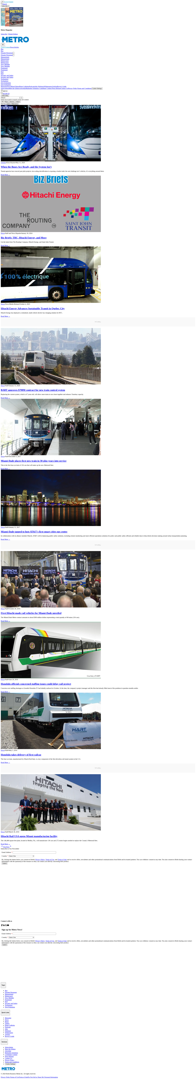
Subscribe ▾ (5, 6)
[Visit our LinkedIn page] (4, 926)
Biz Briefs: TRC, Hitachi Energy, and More (24, 237)
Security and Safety (7, 75)
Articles (19, 2)
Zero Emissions (6, 83)
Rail (2, 72)
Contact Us (64, 88)
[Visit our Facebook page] (2, 926)
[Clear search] (22, 98)
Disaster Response (7, 53)
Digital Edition (13, 34)
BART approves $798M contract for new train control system (33, 390)
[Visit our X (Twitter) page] (6, 926)
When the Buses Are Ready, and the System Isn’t (26, 167)
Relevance (15, 104)
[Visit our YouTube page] (8, 926)
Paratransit (4, 68)
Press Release (56, 88)
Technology (4, 79)
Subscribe (4, 34)
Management (5, 57)
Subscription (5, 88)
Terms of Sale (23, 1077)
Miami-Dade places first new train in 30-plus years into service (33, 460)
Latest (8, 104)
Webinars (41, 86)
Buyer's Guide (61, 86)
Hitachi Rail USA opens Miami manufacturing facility (29, 836)
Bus (2, 49)
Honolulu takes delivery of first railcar (21, 754)
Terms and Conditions (84, 88)
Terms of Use (14, 1077)
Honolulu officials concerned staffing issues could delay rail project (36, 684)
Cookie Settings (97, 88)
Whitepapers (48, 86)
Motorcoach (5, 61)
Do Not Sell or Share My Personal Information (43, 1077)
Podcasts (32, 86)
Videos (17, 86)
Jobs (36, 86)
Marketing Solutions (32, 88)
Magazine (4, 86)
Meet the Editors (14, 88)
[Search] (20, 98)
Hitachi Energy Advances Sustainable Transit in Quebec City (33, 308)
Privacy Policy (72, 88)
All (2, 101)
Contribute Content (45, 88)
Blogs (13, 86)
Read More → (5, 175)
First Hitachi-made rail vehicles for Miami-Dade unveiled (31, 613)
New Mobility (5, 64)
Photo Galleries (24, 86)
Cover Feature (8, 2)
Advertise (22, 88)
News (15, 2)
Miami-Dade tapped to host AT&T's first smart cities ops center (34, 531)
